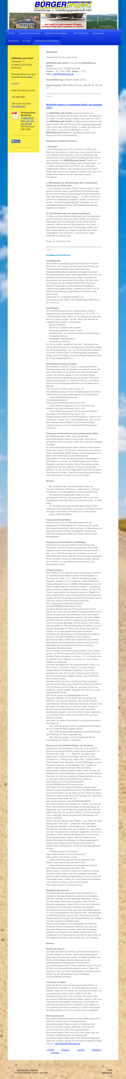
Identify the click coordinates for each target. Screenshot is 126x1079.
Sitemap (34, 1070)
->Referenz (96, 1050)
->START (50, 1050)
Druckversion (23, 1070)
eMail (29, 77)
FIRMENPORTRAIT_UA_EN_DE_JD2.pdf (27, 121)
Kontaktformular (19, 106)
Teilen (17, 141)
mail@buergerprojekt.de (62, 74)
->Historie (65, 1050)
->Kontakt (54, 1053)
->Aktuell (81, 1050)
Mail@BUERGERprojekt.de (67, 1044)
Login (109, 1070)
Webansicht (107, 1072)
